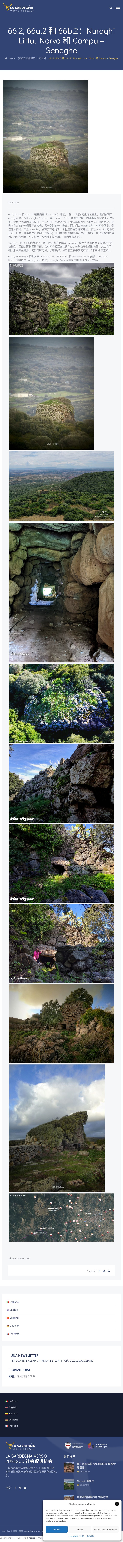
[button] (117, 1503)
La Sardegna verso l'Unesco (36, 1531)
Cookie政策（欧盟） (77, 1536)
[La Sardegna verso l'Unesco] (18, 7)
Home (11, 58)
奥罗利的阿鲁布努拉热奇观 (92, 1497)
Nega (80, 1529)
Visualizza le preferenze (105, 1529)
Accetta (56, 1529)
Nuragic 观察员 (85, 1481)
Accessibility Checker (38, 1537)
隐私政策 (90, 1536)
